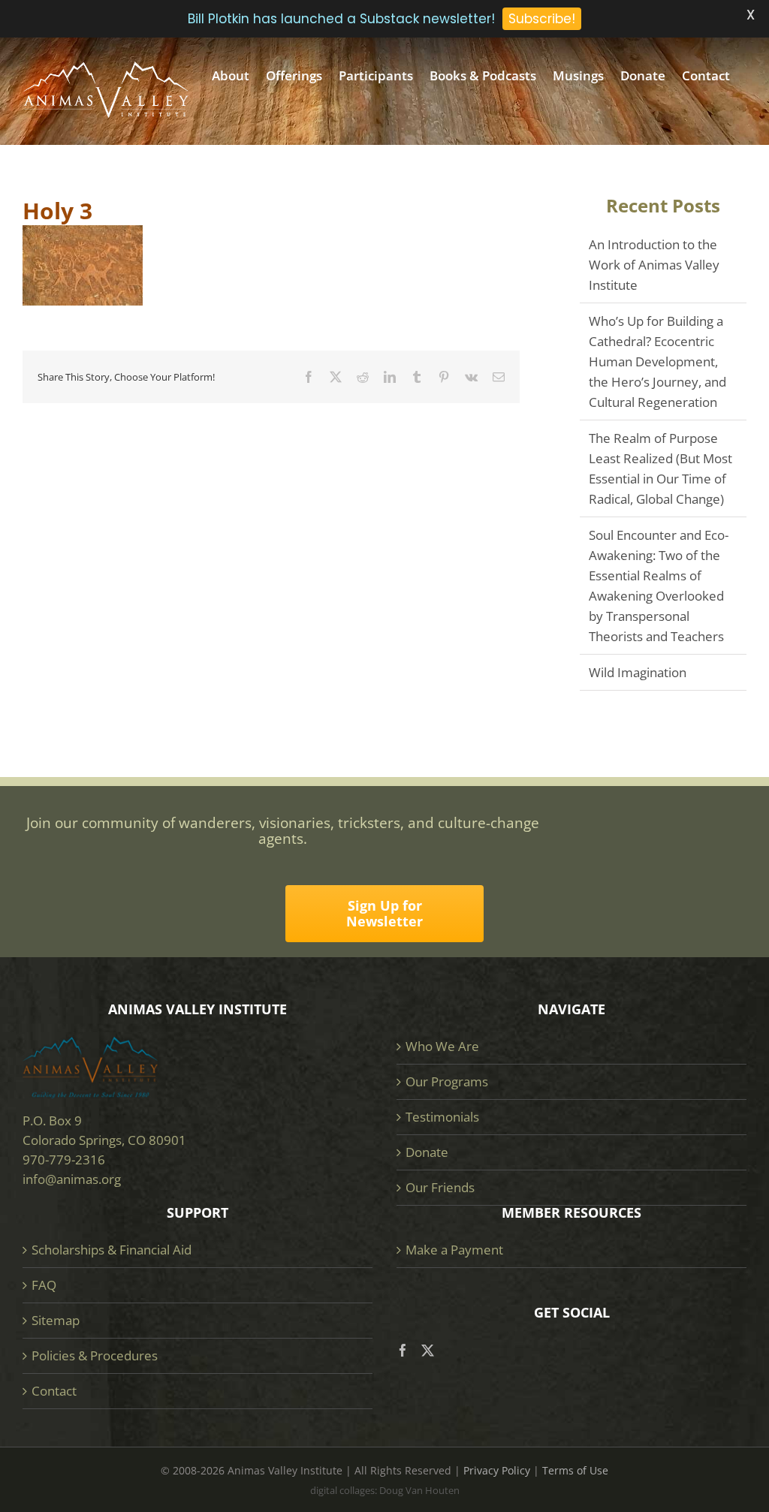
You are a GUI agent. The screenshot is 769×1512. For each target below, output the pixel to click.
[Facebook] (403, 1350)
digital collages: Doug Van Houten (385, 1490)
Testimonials (442, 1116)
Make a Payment (454, 1249)
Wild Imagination (637, 672)
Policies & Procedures (95, 1355)
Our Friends (440, 1187)
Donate (427, 1152)
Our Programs (447, 1081)
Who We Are (442, 1046)
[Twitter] (427, 1350)
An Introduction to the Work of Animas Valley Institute (654, 265)
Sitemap (56, 1320)
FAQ (44, 1285)
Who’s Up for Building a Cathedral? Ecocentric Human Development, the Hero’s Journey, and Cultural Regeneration (657, 361)
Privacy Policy (496, 1470)
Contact (54, 1390)
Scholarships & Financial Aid (111, 1249)
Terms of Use (575, 1470)
